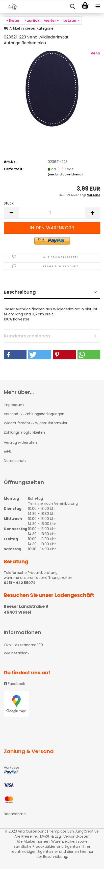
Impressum (14, 404)
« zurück (31, 20)
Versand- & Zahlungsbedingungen (34, 413)
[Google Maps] (52, 704)
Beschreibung (20, 292)
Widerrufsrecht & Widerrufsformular (35, 423)
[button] (15, 354)
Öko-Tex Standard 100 (23, 645)
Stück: (9, 203)
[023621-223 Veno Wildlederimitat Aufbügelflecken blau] (52, 88)
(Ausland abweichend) (65, 174)
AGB (7, 451)
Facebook (16, 683)
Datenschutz (15, 460)
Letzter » (71, 20)
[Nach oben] (90, 861)
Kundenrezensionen (27, 336)
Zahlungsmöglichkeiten (24, 432)
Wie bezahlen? (17, 653)
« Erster (13, 20)
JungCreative (87, 831)
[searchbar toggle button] (72, 6)
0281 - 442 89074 (20, 582)
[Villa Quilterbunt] (10, 6)
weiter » (51, 20)
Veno (95, 53)
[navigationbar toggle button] (97, 6)
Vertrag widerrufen (20, 442)
